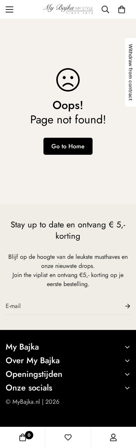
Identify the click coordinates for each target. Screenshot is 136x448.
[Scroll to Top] (122, 407)
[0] (121, 9)
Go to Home (68, 146)
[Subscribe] (121, 306)
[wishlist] (68, 437)
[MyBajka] (68, 9)
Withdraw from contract (131, 72)
